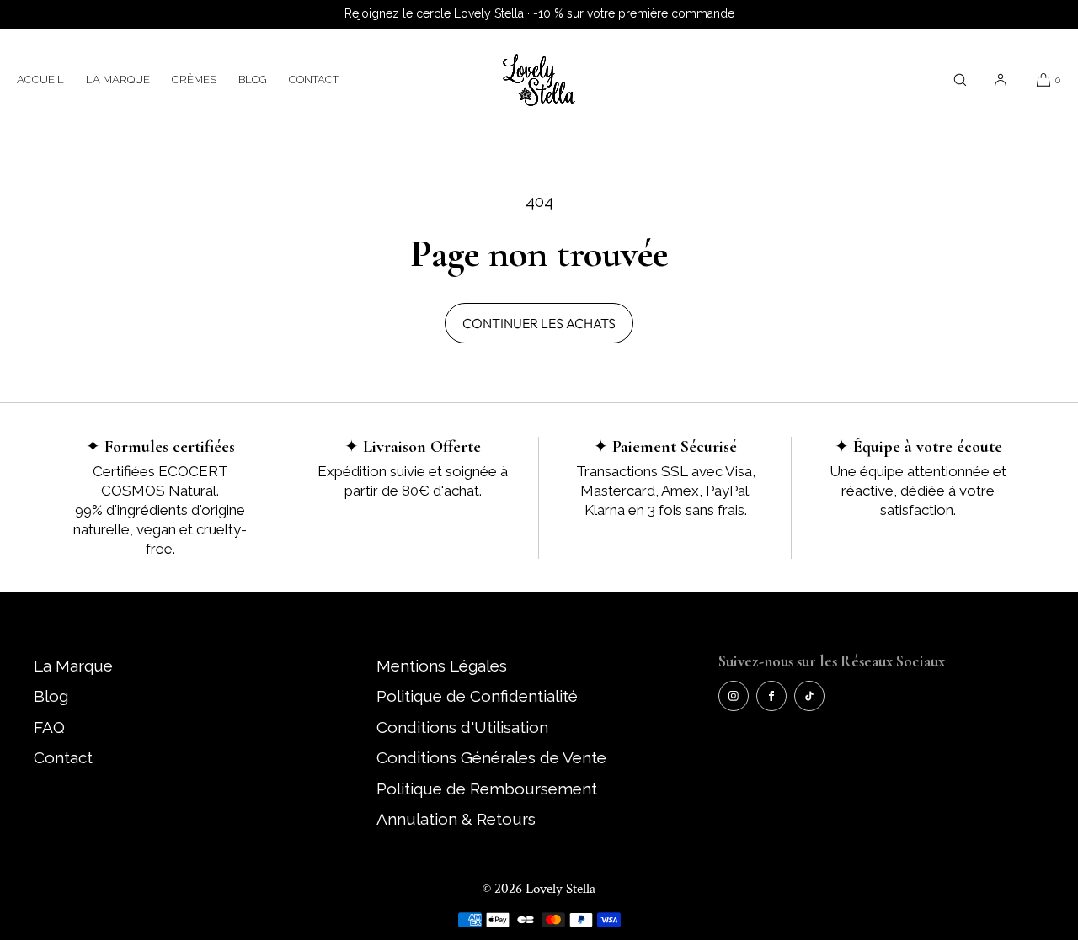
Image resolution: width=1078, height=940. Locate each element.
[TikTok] (809, 695)
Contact (314, 79)
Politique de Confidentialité (477, 696)
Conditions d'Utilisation (462, 727)
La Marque (118, 79)
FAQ (49, 727)
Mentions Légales (441, 665)
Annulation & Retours (456, 819)
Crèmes (194, 79)
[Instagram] (733, 695)
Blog (252, 79)
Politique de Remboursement (486, 788)
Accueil (40, 79)
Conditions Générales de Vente (491, 757)
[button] (960, 79)
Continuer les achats (539, 323)
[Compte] (1000, 79)
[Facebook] (771, 695)
